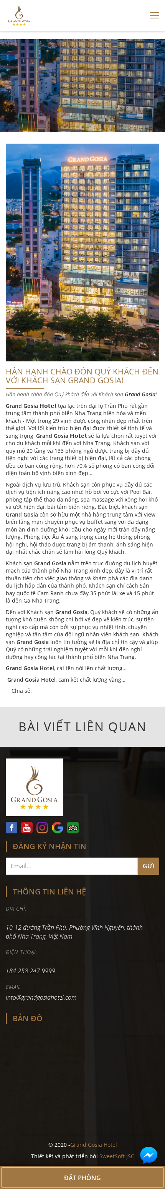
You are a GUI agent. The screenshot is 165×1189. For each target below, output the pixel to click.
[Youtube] (27, 827)
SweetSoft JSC (116, 1156)
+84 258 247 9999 (31, 971)
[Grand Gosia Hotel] (82, 789)
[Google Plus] (57, 827)
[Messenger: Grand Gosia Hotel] (148, 1155)
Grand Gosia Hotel (93, 1144)
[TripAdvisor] (73, 827)
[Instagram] (42, 827)
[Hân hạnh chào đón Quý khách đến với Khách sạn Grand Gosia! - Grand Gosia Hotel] (19, 15)
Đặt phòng (82, 1178)
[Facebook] (12, 827)
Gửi (148, 866)
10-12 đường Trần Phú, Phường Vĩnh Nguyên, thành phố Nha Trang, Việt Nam (74, 931)
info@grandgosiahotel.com (41, 997)
